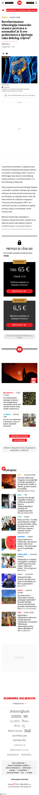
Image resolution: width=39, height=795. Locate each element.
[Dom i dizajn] (27, 730)
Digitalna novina (13, 772)
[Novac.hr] (19, 740)
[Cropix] (19, 745)
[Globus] (15, 721)
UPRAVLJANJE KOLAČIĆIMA (19, 779)
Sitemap (29, 772)
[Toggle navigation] (2, 2)
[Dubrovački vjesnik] (19, 750)
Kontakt (12, 770)
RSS (22, 772)
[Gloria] (17, 726)
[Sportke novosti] (25, 716)
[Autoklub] (19, 735)
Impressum (27, 768)
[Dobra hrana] (15, 730)
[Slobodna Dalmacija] (19, 3)
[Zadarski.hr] (13, 754)
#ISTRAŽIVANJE (19, 440)
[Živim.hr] (26, 721)
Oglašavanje (22, 770)
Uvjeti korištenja (18, 763)
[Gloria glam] (23, 726)
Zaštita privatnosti (13, 768)
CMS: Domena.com (25, 786)
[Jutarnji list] (19, 711)
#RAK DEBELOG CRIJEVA (19, 436)
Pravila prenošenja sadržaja (18, 765)
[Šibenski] (26, 754)
